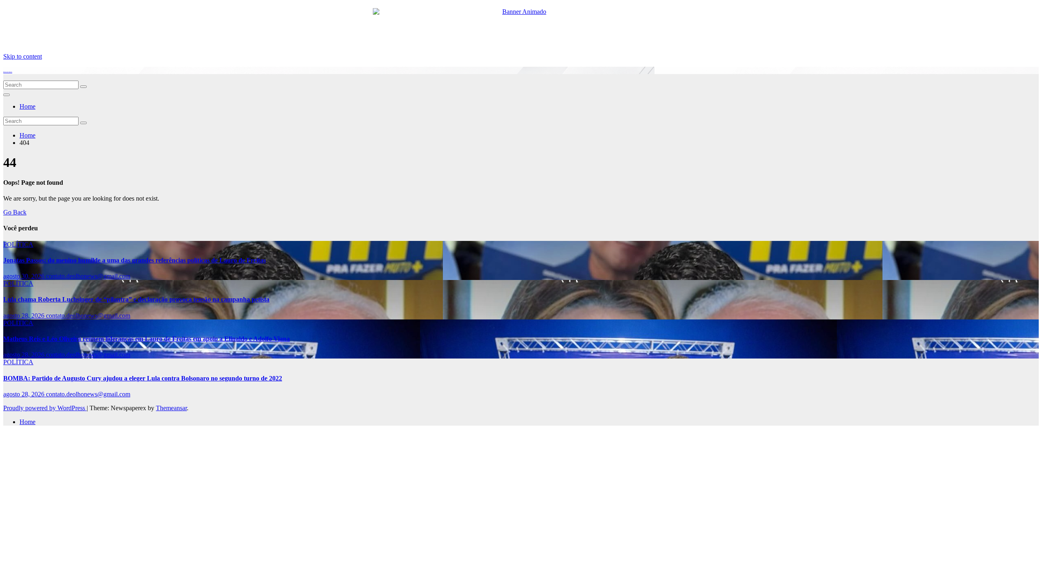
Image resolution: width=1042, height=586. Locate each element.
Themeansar (171, 408)
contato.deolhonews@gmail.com (88, 276)
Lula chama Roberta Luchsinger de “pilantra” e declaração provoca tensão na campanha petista (136, 299)
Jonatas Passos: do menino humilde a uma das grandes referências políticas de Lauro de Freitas (134, 260)
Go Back (14, 212)
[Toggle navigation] (6, 95)
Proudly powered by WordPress (45, 408)
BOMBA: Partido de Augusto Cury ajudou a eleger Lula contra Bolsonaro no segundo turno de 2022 (142, 378)
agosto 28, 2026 (24, 315)
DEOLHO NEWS (7, 72)
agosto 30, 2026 (24, 276)
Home (27, 106)
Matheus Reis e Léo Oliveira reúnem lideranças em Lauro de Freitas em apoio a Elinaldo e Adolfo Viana (146, 338)
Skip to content (22, 56)
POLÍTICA (18, 244)
